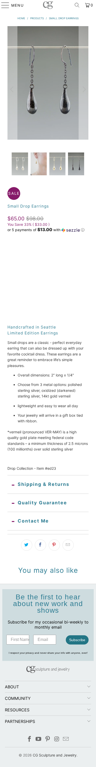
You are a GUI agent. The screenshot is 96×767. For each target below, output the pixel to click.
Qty (10, 287)
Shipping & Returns (43, 484)
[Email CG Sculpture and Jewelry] (66, 739)
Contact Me (33, 521)
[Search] (77, 5)
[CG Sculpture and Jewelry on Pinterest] (48, 739)
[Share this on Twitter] (26, 545)
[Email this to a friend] (68, 545)
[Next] (84, 89)
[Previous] (12, 89)
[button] (45, 229)
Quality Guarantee (42, 502)
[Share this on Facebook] (40, 545)
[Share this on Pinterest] (54, 545)
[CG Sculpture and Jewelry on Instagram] (57, 739)
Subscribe (77, 640)
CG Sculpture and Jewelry (55, 755)
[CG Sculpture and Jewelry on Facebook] (29, 739)
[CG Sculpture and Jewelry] (48, 5)
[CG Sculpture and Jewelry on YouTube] (38, 739)
